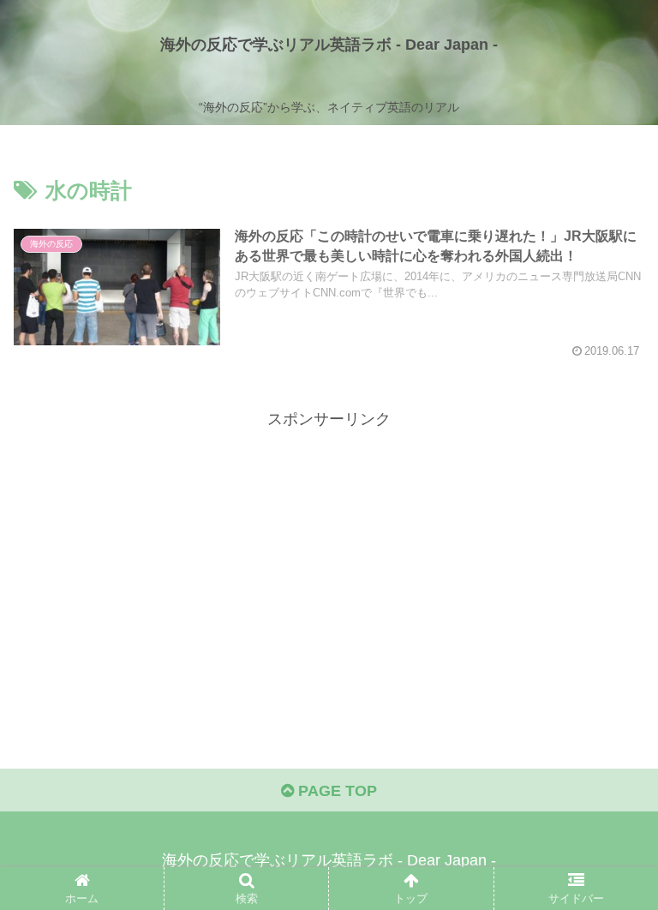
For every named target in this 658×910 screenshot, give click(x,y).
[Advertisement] (329, 553)
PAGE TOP (335, 790)
